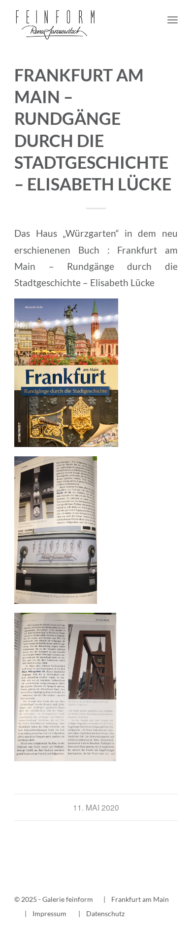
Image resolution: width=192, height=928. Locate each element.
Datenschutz (105, 913)
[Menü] (172, 20)
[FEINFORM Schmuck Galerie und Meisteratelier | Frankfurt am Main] (79, 19)
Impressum (49, 913)
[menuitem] (172, 20)
